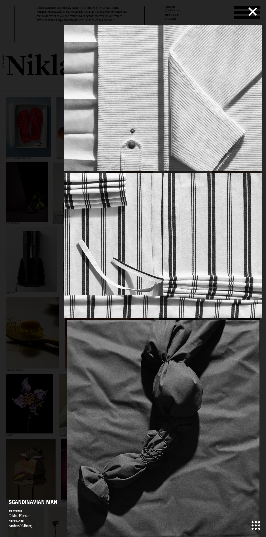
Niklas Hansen (19, 515)
